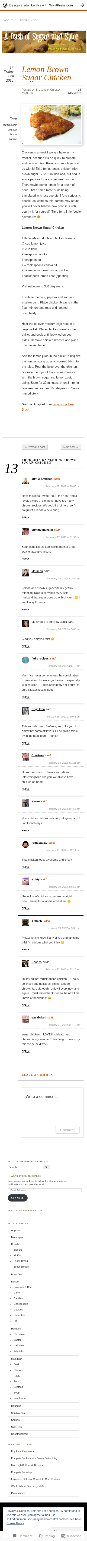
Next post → (71, 447)
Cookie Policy (15, 1523)
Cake (17, 1292)
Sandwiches (18, 1413)
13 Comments (74, 91)
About (8, 20)
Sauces (15, 1420)
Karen (36, 801)
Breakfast (16, 1274)
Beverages (17, 1237)
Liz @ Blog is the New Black (49, 621)
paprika (13, 139)
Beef (16, 1364)
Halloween (19, 1345)
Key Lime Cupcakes (22, 1451)
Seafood (18, 1386)
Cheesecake (21, 1303)
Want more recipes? (26, 1176)
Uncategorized (19, 1434)
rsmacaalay (39, 842)
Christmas (19, 1334)
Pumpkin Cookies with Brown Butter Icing (34, 1458)
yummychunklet (42, 529)
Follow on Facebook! (27, 1210)
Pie (15, 1320)
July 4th (18, 1351)
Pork (16, 1381)
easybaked (39, 1017)
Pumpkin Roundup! (21, 1472)
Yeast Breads (21, 1266)
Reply (25, 517)
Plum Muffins (18, 1493)
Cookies (18, 1309)
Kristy (36, 879)
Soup (16, 1392)
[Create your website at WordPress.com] (43, 5)
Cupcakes (19, 1315)
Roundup (16, 1406)
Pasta (17, 1375)
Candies (18, 1298)
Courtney (38, 755)
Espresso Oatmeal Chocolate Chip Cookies (35, 1479)
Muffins (18, 1255)
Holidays (16, 1328)
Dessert (15, 1281)
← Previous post (34, 447)
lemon (13, 134)
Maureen (37, 571)
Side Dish (16, 1427)
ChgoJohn (38, 709)
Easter (17, 1339)
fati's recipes (40, 658)
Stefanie (40, 89)
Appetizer (16, 1230)
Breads (15, 1244)
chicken (12, 129)
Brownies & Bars (23, 1287)
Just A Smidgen (42, 479)
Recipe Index (29, 20)
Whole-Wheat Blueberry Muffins (29, 1486)
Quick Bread (21, 1261)
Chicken (55, 89)
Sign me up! (17, 1197)
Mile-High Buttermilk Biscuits (27, 1465)
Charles (37, 962)
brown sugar (10, 124)
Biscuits (18, 1249)
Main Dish (28, 93)
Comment (67, 1130)
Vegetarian (20, 1398)
